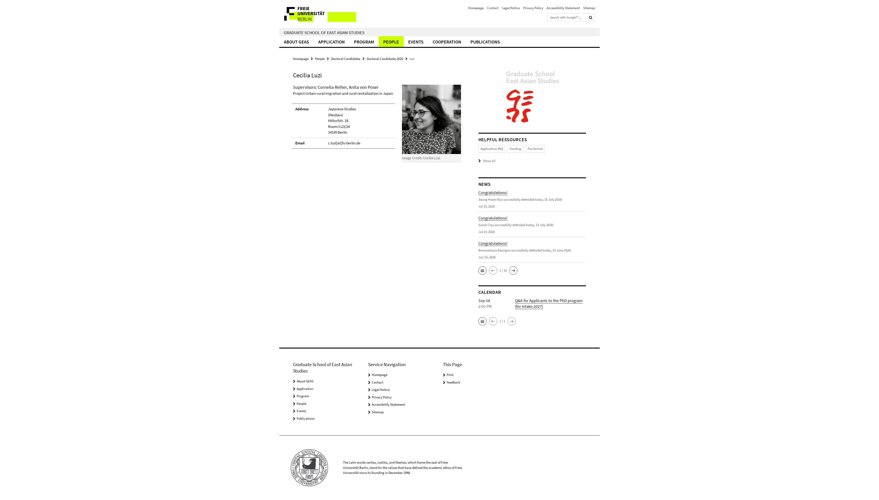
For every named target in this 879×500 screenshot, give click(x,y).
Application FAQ (491, 148)
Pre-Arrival (535, 148)
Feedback (453, 382)
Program (364, 42)
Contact (493, 8)
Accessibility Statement (563, 8)
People (391, 42)
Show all (489, 161)
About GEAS (296, 42)
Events (415, 42)
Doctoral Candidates (345, 59)
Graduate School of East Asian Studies (324, 32)
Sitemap (589, 8)
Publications (485, 42)
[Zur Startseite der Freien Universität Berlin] (317, 14)
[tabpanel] (377, 125)
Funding (515, 148)
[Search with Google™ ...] (590, 17)
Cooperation (447, 42)
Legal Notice (511, 8)
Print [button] (450, 375)
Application (331, 42)
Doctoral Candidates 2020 (385, 59)
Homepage (476, 8)
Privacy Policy (533, 8)
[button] (482, 270)
